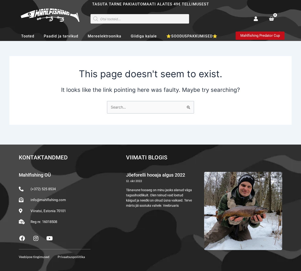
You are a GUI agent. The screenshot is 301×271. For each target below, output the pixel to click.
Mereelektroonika (104, 36)
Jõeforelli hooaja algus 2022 (155, 175)
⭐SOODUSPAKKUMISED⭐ (192, 36)
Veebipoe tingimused (34, 257)
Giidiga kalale (144, 36)
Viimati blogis (146, 157)
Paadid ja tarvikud (61, 36)
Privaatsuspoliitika (71, 257)
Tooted (27, 36)
